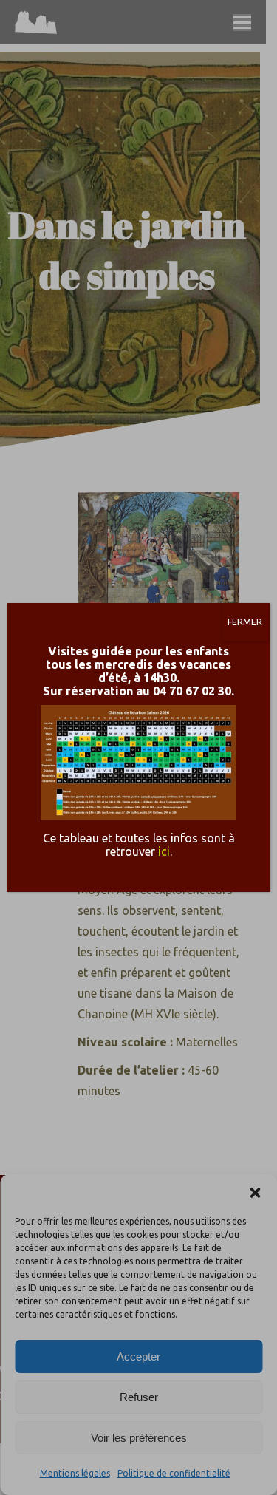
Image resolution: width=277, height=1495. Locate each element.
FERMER (245, 622)
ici (164, 851)
